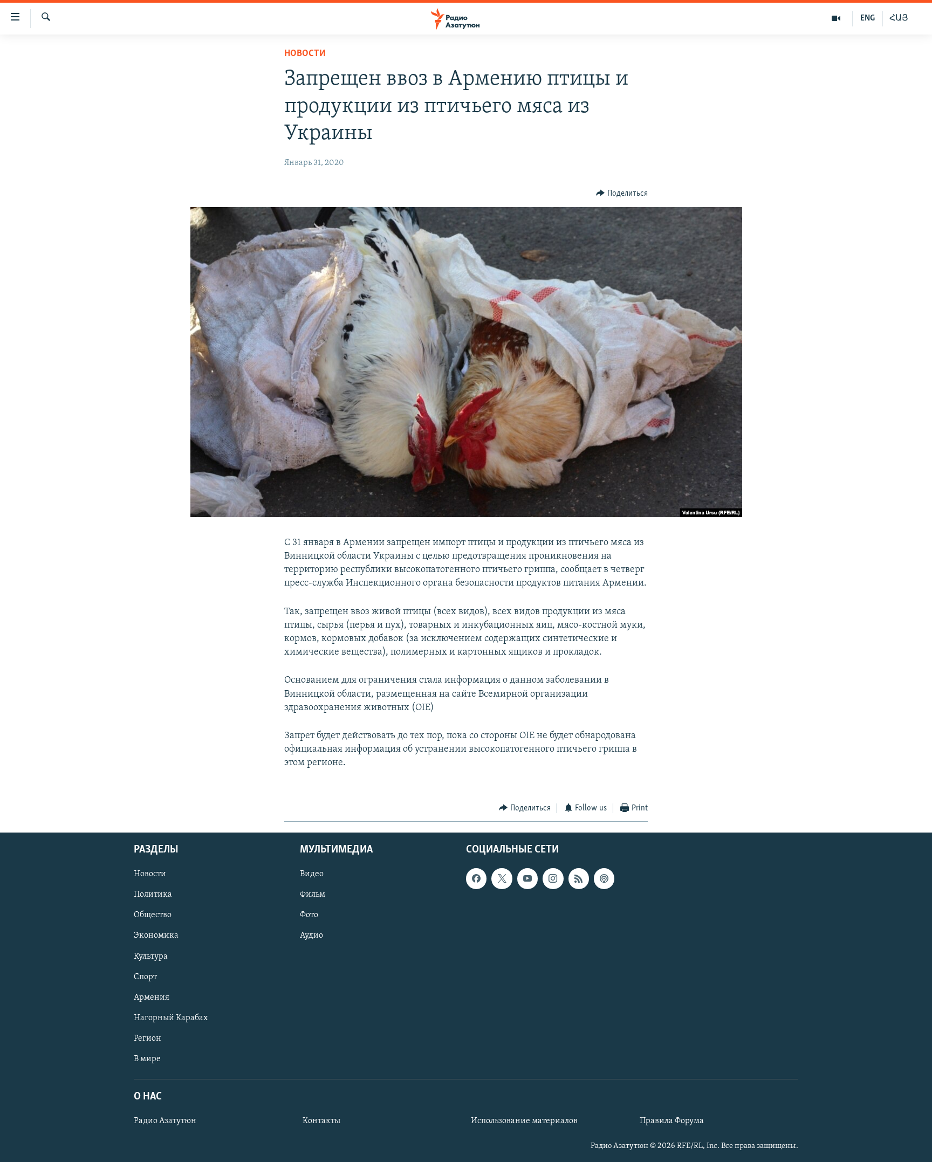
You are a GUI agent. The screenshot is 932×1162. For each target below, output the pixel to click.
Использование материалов (524, 1121)
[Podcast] (604, 878)
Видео (312, 874)
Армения (151, 997)
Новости (305, 54)
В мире (147, 1059)
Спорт (145, 977)
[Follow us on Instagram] (553, 878)
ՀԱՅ (898, 18)
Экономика (156, 936)
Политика (153, 894)
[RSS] (578, 878)
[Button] (622, 194)
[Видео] (836, 18)
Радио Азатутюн (165, 1121)
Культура (151, 956)
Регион (147, 1038)
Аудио (311, 936)
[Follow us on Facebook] (476, 878)
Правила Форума (672, 1121)
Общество (153, 915)
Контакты (321, 1121)
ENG (867, 18)
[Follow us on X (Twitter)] (501, 878)
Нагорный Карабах (171, 1018)
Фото (309, 915)
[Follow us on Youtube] (527, 878)
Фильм (312, 894)
